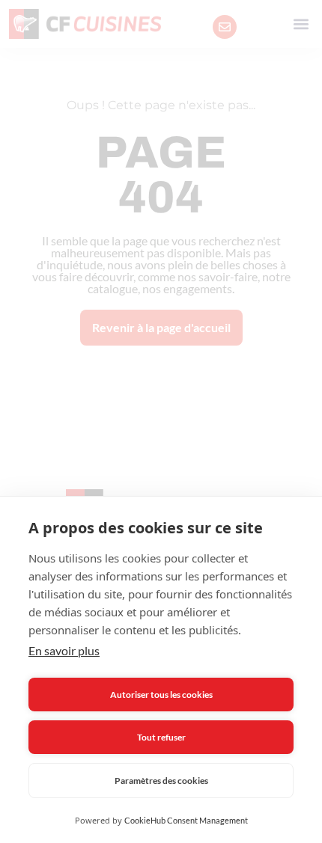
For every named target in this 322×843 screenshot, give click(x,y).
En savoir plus (64, 650)
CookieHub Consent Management (186, 820)
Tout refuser (161, 737)
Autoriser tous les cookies (161, 694)
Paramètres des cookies (161, 780)
